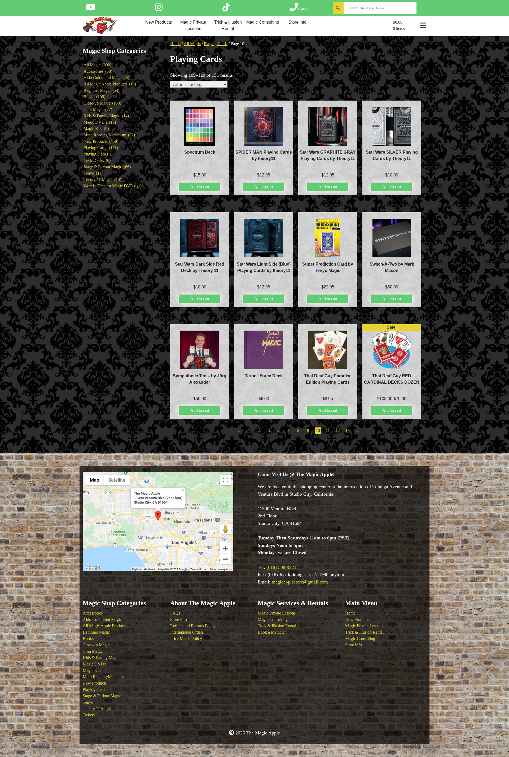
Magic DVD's (94, 664)
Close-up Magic (96, 645)
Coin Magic (93, 651)
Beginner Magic (96, 632)
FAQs (175, 613)
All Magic (192, 43)
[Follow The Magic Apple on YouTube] (90, 9)
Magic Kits (92, 670)
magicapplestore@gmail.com (300, 582)
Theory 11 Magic (97, 708)
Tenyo (88, 702)
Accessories (93, 613)
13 (347, 430)
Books (88, 638)
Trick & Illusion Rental (228, 25)
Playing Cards (215, 43)
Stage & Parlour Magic (102, 696)
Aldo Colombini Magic (102, 619)
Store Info (297, 22)
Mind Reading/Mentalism (104, 676)
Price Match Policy (186, 638)
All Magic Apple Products (104, 626)
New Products (158, 22)
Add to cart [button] (199, 186)
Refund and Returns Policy (193, 626)
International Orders (187, 632)
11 (328, 430)
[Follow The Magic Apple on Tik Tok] (226, 9)
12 (338, 430)
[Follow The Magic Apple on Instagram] (159, 9)
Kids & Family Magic (101, 657)
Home (175, 43)
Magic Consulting (262, 22)
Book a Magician (272, 632)
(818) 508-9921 (281, 567)
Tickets (89, 715)
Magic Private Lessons (193, 25)
